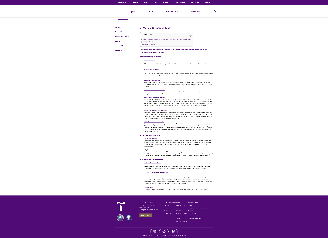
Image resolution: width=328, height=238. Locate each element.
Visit (151, 11)
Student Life (166, 2)
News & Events (180, 2)
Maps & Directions (181, 221)
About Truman (168, 216)
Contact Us (118, 50)
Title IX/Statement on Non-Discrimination (199, 208)
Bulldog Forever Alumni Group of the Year (155, 110)
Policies (190, 205)
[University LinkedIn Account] (168, 231)
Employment (180, 216)
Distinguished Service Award (152, 80)
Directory (195, 11)
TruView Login (195, 2)
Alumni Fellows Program (150, 138)
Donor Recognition (149, 187)
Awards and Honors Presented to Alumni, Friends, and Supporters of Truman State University (167, 39)
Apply (132, 11)
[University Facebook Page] (150, 231)
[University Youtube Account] (159, 231)
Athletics (207, 2)
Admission (121, 2)
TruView (178, 218)
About (155, 2)
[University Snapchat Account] (173, 231)
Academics (135, 2)
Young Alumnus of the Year (151, 69)
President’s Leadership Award (152, 163)
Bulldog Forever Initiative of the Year (154, 122)
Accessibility (191, 216)
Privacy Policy (192, 213)
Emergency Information (194, 218)
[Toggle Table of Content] (190, 36)
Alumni (146, 2)
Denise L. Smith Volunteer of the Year (154, 97)
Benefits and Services (122, 36)
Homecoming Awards (148, 41)
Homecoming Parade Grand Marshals (154, 90)
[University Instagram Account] (164, 231)
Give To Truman (145, 215)
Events (117, 41)
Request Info (172, 11)
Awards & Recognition (122, 46)
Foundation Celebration (148, 44)
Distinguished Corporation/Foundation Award (156, 172)
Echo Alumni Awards (148, 43)
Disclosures (191, 210)
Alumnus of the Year (149, 60)
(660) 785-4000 (144, 207)
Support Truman (120, 32)
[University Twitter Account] (155, 231)
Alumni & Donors (123, 19)
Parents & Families (181, 213)
